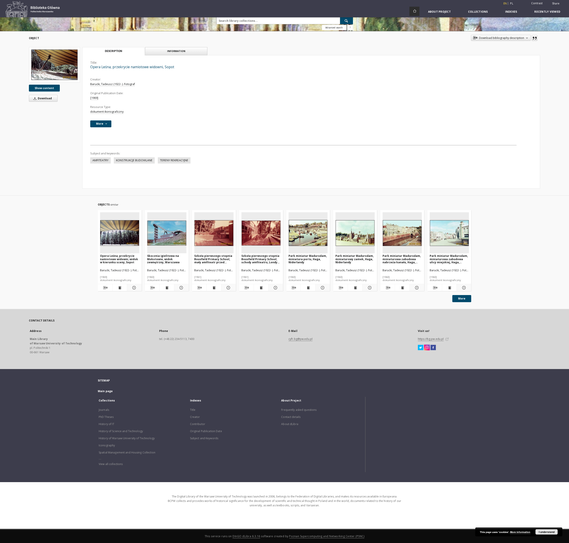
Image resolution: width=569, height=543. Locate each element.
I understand (547, 532)
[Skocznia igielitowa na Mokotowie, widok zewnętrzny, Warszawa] (166, 233)
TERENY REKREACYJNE (174, 160)
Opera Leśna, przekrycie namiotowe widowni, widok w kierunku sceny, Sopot (119, 259)
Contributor (197, 424)
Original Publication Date (206, 431)
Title (193, 410)
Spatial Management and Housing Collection (127, 452)
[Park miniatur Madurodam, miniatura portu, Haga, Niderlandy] (308, 233)
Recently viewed (547, 12)
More (461, 298)
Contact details (291, 417)
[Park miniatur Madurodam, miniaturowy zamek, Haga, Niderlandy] (355, 233)
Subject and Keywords (204, 438)
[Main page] (414, 11)
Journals (104, 410)
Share (555, 3)
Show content (44, 88)
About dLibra (289, 424)
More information (520, 532)
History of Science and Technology (121, 431)
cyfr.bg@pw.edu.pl (301, 339)
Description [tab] (113, 51)
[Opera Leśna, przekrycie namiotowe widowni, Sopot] (54, 65)
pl (511, 3)
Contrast (537, 3)
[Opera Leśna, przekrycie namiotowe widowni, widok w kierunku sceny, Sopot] (119, 233)
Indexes (511, 12)
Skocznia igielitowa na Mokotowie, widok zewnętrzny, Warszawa (163, 259)
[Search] (346, 20)
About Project (439, 12)
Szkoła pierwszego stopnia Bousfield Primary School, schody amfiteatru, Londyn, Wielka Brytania (260, 259)
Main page (105, 391)
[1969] (94, 98)
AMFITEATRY (100, 160)
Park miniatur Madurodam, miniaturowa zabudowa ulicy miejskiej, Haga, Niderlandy (449, 259)
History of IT (106, 424)
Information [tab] (176, 51)
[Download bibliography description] (105, 288)
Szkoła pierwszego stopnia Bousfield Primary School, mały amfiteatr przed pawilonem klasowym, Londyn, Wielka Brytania (213, 259)
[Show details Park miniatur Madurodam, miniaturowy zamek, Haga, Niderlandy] (369, 288)
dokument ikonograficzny (107, 112)
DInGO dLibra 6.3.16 (246, 536)
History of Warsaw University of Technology (127, 438)
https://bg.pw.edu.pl (431, 339)
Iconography (107, 445)
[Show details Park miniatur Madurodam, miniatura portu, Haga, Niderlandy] (322, 288)
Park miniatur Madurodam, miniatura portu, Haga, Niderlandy (308, 259)
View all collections (111, 464)
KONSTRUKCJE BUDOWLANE (134, 160)
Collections (478, 12)
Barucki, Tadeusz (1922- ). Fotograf (112, 84)
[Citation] (534, 38)
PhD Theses (106, 417)
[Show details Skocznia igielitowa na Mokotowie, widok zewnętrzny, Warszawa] (181, 288)
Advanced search (334, 27)
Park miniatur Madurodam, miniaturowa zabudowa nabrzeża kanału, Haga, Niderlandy (402, 259)
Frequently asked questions (299, 410)
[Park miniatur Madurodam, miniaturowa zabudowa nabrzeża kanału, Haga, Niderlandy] (402, 233)
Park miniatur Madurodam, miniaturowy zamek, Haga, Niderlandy (354, 259)
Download (44, 98)
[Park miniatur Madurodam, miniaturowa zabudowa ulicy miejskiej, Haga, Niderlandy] (449, 233)
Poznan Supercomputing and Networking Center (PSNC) (326, 536)
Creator (195, 417)
